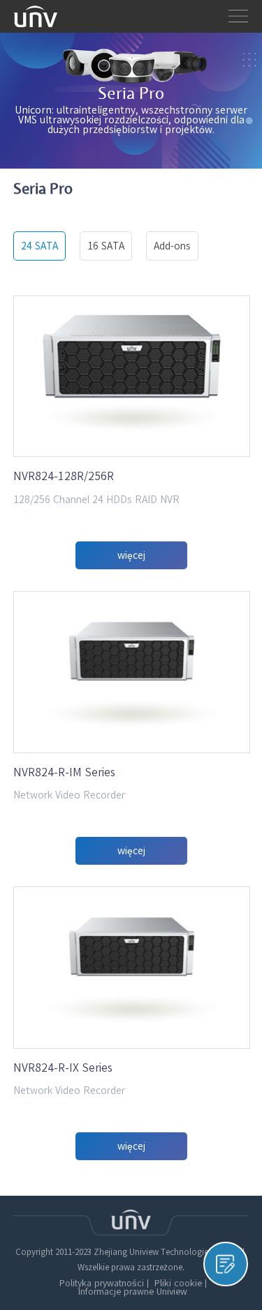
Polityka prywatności (101, 1283)
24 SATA (39, 246)
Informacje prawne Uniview (132, 1292)
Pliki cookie (178, 1283)
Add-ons (172, 246)
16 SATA (105, 246)
